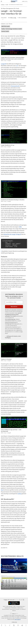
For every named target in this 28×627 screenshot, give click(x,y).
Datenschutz (20, 607)
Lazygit (3, 63)
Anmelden (24, 1)
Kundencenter (8, 607)
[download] (22, 625)
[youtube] (19, 600)
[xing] (10, 625)
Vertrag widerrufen (20, 606)
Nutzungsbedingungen (10, 319)
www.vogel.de (18, 619)
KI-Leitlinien (22, 609)
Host (2, 490)
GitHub (19, 493)
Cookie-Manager (9, 606)
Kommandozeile (15, 86)
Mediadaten (14, 607)
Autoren (14, 610)
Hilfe (14, 606)
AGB (4, 606)
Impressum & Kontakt (15, 609)
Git (17, 65)
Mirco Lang (13, 17)
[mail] (18, 625)
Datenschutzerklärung (10, 322)
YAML (20, 226)
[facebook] (1, 625)
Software (2, 4)
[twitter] (5, 625)
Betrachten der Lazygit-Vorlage (12, 234)
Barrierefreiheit (5, 609)
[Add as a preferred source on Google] (14, 603)
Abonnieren (14, 306)
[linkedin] (14, 625)
